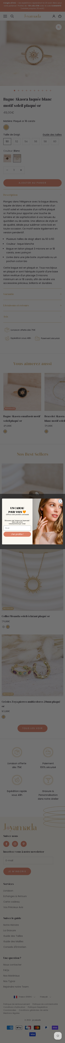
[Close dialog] (60, 501)
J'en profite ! (17, 534)
